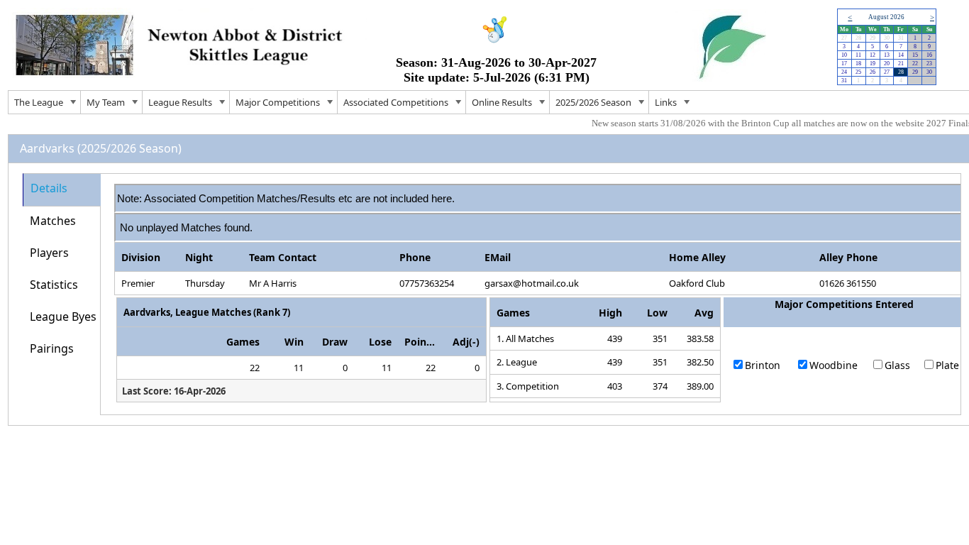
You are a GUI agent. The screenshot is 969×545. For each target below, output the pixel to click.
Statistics (54, 284)
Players (49, 252)
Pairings (52, 348)
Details (49, 188)
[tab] (62, 190)
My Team (106, 102)
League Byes (63, 316)
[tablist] (492, 294)
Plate (947, 365)
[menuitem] (45, 102)
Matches (53, 221)
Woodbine (833, 365)
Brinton (762, 365)
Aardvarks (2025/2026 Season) (101, 148)
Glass (897, 365)
